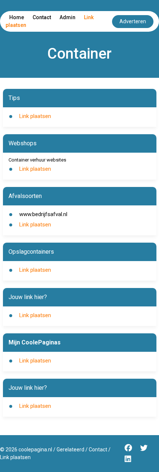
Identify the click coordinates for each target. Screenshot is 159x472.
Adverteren (132, 21)
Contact (42, 17)
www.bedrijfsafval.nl (43, 214)
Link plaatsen (35, 116)
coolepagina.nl (35, 449)
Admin (67, 17)
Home (16, 17)
